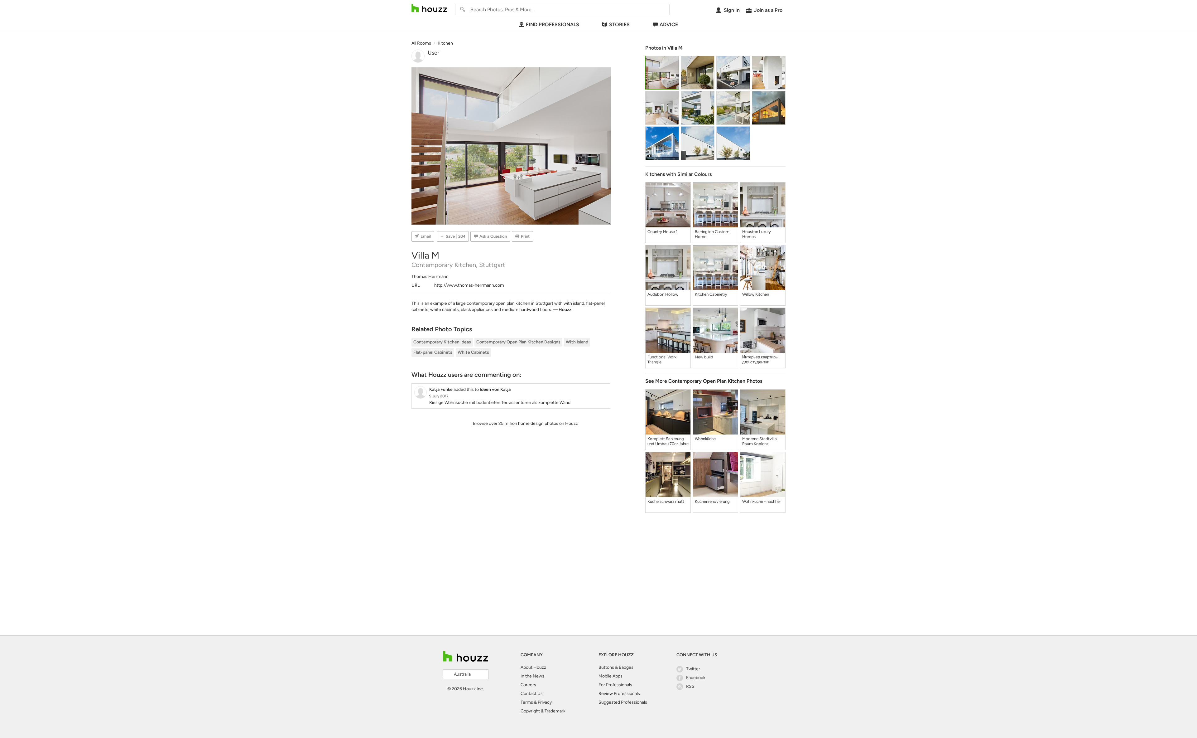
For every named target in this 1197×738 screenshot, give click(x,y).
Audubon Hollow (662, 294)
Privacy (545, 702)
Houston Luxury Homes (756, 234)
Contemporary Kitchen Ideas (442, 342)
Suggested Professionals (622, 702)
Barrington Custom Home (712, 234)
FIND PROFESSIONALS (552, 24)
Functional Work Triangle (661, 359)
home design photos (538, 423)
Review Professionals (619, 693)
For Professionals (615, 684)
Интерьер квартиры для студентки (760, 359)
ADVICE (669, 24)
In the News (532, 676)
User (433, 52)
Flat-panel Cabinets (432, 352)
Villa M (675, 48)
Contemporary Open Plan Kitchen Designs (518, 342)
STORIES (619, 24)
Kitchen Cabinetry (711, 294)
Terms (527, 702)
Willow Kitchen (755, 294)
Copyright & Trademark (543, 711)
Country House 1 (662, 231)
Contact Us (532, 693)
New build (704, 357)
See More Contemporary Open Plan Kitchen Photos (703, 381)
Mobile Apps (610, 676)
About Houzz (533, 667)
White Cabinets (473, 352)
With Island (577, 342)
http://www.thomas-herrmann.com (469, 285)
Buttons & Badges (615, 667)
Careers (528, 684)
